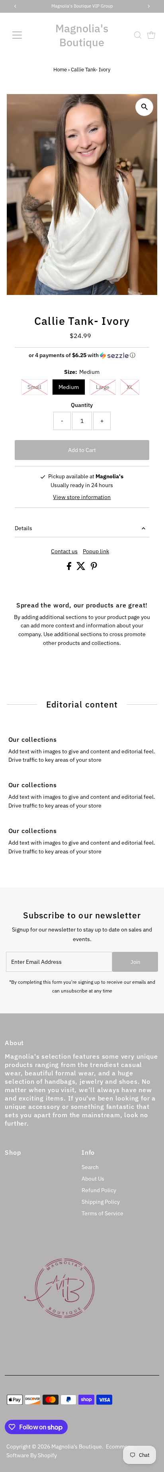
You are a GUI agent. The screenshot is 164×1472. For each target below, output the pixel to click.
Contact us (64, 551)
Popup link (96, 551)
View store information (82, 497)
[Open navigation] (24, 35)
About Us (93, 1178)
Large (102, 387)
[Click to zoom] (144, 107)
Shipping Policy (101, 1201)
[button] (82, 355)
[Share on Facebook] (69, 568)
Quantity (82, 405)
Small (34, 387)
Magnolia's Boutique (81, 35)
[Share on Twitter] (81, 568)
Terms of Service (102, 1213)
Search (90, 1167)
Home (60, 69)
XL (130, 387)
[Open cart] (151, 35)
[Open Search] (137, 35)
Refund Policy (99, 1190)
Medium (69, 387)
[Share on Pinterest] (94, 568)
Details (23, 528)
